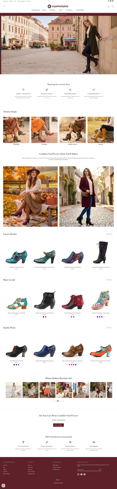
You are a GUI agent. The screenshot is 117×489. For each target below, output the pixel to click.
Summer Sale (36, 10)
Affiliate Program (56, 465)
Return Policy (30, 469)
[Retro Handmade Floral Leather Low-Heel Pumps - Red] (71, 364)
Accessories (80, 10)
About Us (29, 465)
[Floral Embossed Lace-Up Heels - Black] (14, 364)
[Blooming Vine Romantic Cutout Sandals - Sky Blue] (102, 317)
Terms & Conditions (31, 471)
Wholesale (11, 1)
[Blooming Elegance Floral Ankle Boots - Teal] (73, 317)
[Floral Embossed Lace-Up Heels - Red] (18, 364)
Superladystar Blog (31, 473)
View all (109, 234)
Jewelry (53, 10)
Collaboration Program (57, 467)
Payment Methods (6, 473)
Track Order (5, 471)
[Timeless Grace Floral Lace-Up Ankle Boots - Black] (43, 317)
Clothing (69, 10)
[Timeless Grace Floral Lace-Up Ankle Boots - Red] (45, 317)
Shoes (44, 10)
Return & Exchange (21, 1)
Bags (60, 10)
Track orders (5, 1)
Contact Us (28, 1)
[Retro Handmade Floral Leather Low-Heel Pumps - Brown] (69, 364)
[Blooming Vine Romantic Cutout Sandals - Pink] (104, 317)
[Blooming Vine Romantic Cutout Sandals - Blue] (97, 317)
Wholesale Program (56, 469)
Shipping (4, 469)
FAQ (15, 1)
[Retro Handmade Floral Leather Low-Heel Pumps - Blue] (76, 364)
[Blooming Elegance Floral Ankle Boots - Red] (71, 317)
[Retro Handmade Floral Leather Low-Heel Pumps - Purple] (73, 364)
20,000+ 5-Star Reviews (58, 420)
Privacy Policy (30, 467)
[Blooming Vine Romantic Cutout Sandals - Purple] (99, 317)
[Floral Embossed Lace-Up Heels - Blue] (16, 364)
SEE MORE (58, 425)
